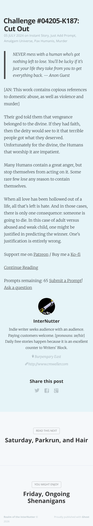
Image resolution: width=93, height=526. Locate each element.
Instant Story (39, 35)
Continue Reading (21, 267)
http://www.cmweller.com (48, 364)
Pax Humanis (44, 41)
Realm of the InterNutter (19, 517)
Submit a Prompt (65, 280)
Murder (61, 41)
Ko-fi (76, 254)
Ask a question (18, 287)
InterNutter (46, 321)
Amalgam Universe (18, 41)
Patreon (41, 254)
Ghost (85, 517)
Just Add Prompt (63, 35)
